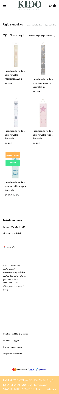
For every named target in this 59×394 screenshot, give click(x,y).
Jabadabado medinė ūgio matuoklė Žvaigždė (15, 134)
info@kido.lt (16, 233)
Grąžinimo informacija (12, 353)
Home (28, 25)
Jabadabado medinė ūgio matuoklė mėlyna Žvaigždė (15, 186)
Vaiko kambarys (37, 25)
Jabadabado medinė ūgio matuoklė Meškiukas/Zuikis (15, 74)
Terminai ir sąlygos (11, 340)
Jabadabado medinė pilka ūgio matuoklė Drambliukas (43, 82)
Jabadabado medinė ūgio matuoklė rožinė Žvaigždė (43, 134)
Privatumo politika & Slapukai (15, 333)
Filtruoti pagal (16, 35)
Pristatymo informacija (12, 347)
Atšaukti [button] (51, 389)
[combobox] (42, 35)
